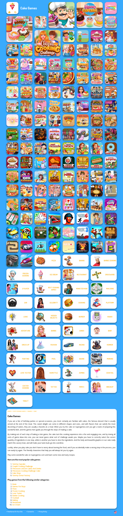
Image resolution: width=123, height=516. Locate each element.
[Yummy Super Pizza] (40, 92)
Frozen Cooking (18, 491)
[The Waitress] (111, 190)
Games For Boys (18, 486)
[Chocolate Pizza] (83, 50)
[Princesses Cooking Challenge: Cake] (40, 22)
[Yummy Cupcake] (90, 15)
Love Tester (17, 493)
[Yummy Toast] (111, 50)
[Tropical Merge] (26, 219)
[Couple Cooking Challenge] (47, 43)
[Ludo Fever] (40, 219)
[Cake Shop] (62, 15)
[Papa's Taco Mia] (40, 205)
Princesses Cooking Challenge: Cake (26, 471)
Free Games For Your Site (14, 512)
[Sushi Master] (111, 176)
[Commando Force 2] (83, 247)
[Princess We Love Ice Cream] (55, 190)
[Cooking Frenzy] (55, 120)
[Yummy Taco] (111, 64)
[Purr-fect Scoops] (12, 106)
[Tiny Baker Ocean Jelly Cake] (111, 22)
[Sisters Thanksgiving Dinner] (69, 50)
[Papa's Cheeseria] (83, 162)
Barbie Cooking (18, 495)
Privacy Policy (43, 512)
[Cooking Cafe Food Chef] (97, 92)
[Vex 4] (83, 219)
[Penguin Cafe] (40, 162)
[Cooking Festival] (26, 120)
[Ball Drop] (69, 247)
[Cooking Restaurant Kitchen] (69, 92)
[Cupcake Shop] (12, 120)
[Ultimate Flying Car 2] (12, 233)
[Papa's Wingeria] (55, 162)
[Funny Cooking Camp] (12, 176)
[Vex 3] (83, 233)
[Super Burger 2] (83, 176)
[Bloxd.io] (97, 247)
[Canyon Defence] (12, 247)
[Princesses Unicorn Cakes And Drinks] (111, 8)
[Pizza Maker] (69, 78)
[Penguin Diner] (83, 134)
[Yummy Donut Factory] (19, 29)
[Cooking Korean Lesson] (111, 78)
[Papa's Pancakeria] (55, 148)
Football (15, 498)
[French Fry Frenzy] (69, 106)
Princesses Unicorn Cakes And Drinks (26, 468)
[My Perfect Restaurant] (26, 92)
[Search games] (15, 12)
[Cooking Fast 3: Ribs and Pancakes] (97, 134)
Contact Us (30, 512)
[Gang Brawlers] (97, 233)
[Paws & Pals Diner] (111, 92)
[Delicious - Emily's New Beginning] (97, 148)
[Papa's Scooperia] (55, 134)
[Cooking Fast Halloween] (111, 134)
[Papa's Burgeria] (111, 162)
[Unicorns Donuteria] (26, 64)
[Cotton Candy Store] (40, 190)
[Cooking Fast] (26, 205)
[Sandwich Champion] (12, 205)
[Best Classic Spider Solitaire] (12, 219)
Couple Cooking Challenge (22, 466)
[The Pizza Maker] (55, 106)
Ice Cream (16, 505)
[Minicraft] (55, 233)
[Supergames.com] (9, 12)
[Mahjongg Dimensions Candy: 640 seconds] (111, 205)
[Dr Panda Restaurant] (97, 176)
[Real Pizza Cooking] (12, 190)
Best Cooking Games (19, 411)
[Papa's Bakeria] (12, 162)
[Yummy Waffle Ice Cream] (55, 92)
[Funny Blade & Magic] (26, 233)
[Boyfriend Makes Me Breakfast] (12, 78)
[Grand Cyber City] (26, 247)
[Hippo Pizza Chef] (111, 120)
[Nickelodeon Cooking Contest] (111, 106)
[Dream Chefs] (40, 176)
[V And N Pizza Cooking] (69, 190)
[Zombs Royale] (111, 219)
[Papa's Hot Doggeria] (97, 162)
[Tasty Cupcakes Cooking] (83, 64)
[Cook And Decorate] (40, 78)
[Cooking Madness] (83, 190)
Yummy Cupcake (18, 464)
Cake (35, 411)
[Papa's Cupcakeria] (97, 36)
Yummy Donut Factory (21, 475)
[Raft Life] (97, 205)
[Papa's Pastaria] (69, 148)
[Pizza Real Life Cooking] (97, 120)
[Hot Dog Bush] (55, 78)
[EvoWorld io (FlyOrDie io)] (40, 247)
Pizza (14, 489)
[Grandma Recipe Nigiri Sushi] (40, 148)
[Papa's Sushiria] (69, 162)
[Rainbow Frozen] (26, 78)
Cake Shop (16, 473)
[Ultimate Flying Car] (26, 261)
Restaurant (16, 502)
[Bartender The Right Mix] (26, 162)
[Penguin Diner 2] (55, 205)
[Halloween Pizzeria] (97, 190)
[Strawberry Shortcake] (55, 64)
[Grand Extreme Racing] (55, 219)
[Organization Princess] (69, 233)
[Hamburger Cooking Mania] (111, 36)
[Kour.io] (83, 205)
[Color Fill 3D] (111, 247)
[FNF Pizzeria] (26, 176)
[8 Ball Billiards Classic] (40, 233)
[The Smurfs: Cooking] (12, 50)
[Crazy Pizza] (55, 176)
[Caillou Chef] (83, 36)
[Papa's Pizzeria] (69, 176)
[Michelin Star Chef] (12, 92)
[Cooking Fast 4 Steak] (12, 148)
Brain (14, 484)
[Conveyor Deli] (26, 190)
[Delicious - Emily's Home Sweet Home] (83, 148)
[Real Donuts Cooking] (40, 64)
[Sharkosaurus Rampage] (12, 261)
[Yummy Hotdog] (83, 78)
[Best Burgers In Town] (12, 134)
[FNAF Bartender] (40, 134)
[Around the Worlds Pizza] (69, 120)
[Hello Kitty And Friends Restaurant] (40, 106)
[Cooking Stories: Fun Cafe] (83, 92)
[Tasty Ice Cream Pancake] (97, 50)
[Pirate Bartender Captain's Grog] (69, 134)
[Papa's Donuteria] (111, 148)
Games (10, 411)
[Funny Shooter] (69, 219)
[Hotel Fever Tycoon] (26, 106)
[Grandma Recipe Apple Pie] (26, 148)
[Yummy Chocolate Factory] (69, 64)
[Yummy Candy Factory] (26, 50)
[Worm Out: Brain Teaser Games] (55, 247)
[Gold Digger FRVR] (111, 233)
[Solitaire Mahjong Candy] (69, 205)
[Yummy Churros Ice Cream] (12, 64)
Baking (30, 411)
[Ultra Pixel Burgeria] (97, 106)
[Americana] (97, 219)
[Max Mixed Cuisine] (26, 134)
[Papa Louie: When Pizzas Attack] (83, 120)
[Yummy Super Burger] (97, 78)
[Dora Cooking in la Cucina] (69, 36)
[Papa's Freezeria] (40, 120)
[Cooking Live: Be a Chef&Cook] (83, 106)
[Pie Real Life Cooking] (97, 64)
